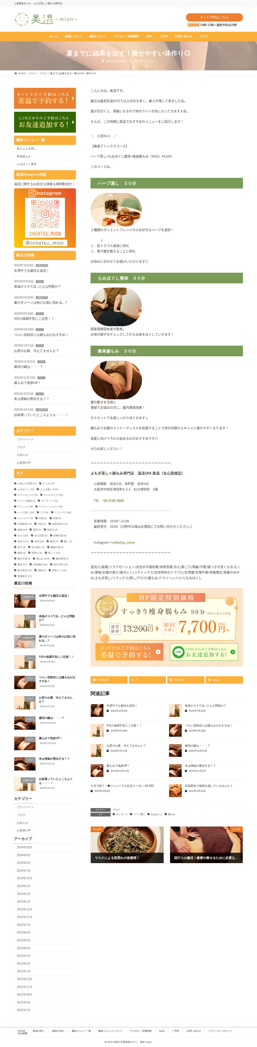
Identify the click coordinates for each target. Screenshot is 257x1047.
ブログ (116, 809)
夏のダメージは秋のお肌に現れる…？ (41, 302)
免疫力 (52, 530)
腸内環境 (62, 558)
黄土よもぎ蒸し (27, 148)
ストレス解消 (26, 501)
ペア (44, 512)
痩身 (54, 541)
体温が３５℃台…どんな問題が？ (205, 705)
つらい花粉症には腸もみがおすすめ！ (209, 725)
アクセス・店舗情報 (141, 1031)
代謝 (42, 524)
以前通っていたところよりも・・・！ (41, 415)
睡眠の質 (57, 547)
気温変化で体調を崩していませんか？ (209, 786)
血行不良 (60, 564)
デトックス (25, 506)
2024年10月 (24, 847)
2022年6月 (24, 932)
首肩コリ (59, 570)
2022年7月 (24, 925)
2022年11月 (24, 917)
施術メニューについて (110, 1031)
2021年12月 (24, 979)
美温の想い (39, 1031)
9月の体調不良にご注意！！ (124, 725)
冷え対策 (40, 535)
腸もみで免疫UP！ (118, 765)
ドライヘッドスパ (51, 506)
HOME (21, 1031)
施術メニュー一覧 (81, 1031)
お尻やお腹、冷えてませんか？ (126, 745)
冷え (22, 535)
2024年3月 (24, 863)
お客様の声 (42, 265)
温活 (22, 541)
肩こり (54, 553)
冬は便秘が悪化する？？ (200, 765)
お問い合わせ (194, 1031)
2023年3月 (24, 886)
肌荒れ (37, 553)
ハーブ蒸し (139, 814)
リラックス (62, 512)
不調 (57, 518)
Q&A (161, 1031)
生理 (39, 541)
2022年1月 (24, 971)
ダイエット (122, 814)
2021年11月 (24, 987)
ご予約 (175, 1031)
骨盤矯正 (24, 576)
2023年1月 (24, 901)
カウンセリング (27, 495)
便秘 (22, 530)
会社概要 (23, 1033)
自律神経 (40, 564)
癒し (68, 541)
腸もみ (171, 814)
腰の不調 (23, 558)
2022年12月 (24, 909)
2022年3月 (24, 956)
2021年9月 (24, 1002)
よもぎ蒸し (49, 489)
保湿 (37, 530)
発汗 (21, 547)
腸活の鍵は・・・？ (197, 745)
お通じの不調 (27, 483)
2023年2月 (24, 894)
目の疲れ (38, 547)
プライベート (25, 439)
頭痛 (42, 570)
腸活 (22, 564)
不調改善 (24, 524)
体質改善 (60, 524)
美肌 (21, 553)
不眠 (43, 518)
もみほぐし (157, 814)
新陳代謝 (59, 535)
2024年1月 (24, 870)
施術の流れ (58, 1031)
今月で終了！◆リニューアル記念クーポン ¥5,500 (122, 786)
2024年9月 (24, 855)
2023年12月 (24, 878)
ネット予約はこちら (214, 17)
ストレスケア (53, 495)
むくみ (48, 483)
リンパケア (25, 518)
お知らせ (22, 455)
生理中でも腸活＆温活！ (122, 705)
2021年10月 (24, 994)
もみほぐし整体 (27, 164)
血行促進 (24, 570)
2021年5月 (24, 1010)
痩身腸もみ (24, 156)
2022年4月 (24, 948)
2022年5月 (24, 940)
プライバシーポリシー (220, 1031)
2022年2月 (24, 963)
